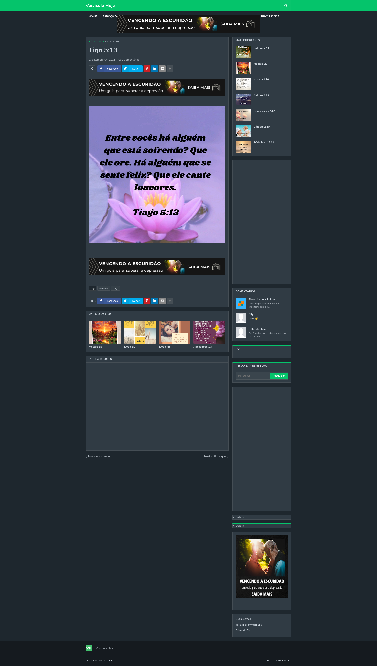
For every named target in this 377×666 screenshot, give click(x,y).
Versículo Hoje (100, 5)
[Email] (162, 68)
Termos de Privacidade (249, 625)
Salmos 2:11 (261, 48)
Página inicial (96, 41)
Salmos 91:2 (261, 95)
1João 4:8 (164, 347)
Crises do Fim (243, 630)
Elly (251, 314)
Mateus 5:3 (95, 347)
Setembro (113, 41)
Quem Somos (243, 619)
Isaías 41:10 (261, 79)
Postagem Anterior (99, 456)
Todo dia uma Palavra (262, 299)
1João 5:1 (129, 347)
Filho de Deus (257, 329)
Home (267, 660)
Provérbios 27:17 (264, 111)
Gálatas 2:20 (262, 127)
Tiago (115, 288)
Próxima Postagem (215, 456)
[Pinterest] (147, 68)
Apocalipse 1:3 (202, 347)
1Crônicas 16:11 (264, 142)
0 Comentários (130, 60)
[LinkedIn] (154, 68)
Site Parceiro (283, 660)
